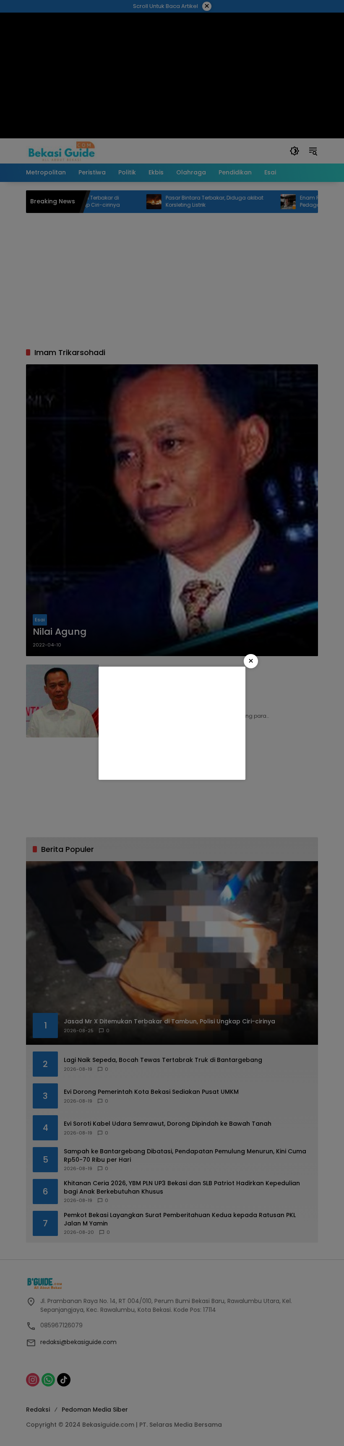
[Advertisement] (172, 723)
